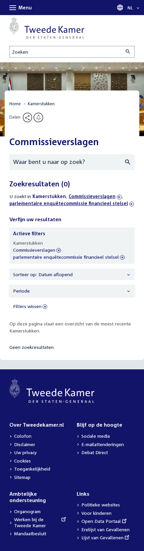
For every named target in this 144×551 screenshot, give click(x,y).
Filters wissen (27, 306)
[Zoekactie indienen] (128, 52)
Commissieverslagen (92, 196)
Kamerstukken (41, 103)
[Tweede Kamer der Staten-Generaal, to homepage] (46, 28)
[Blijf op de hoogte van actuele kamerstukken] (38, 117)
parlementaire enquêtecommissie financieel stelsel (71, 203)
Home (15, 103)
